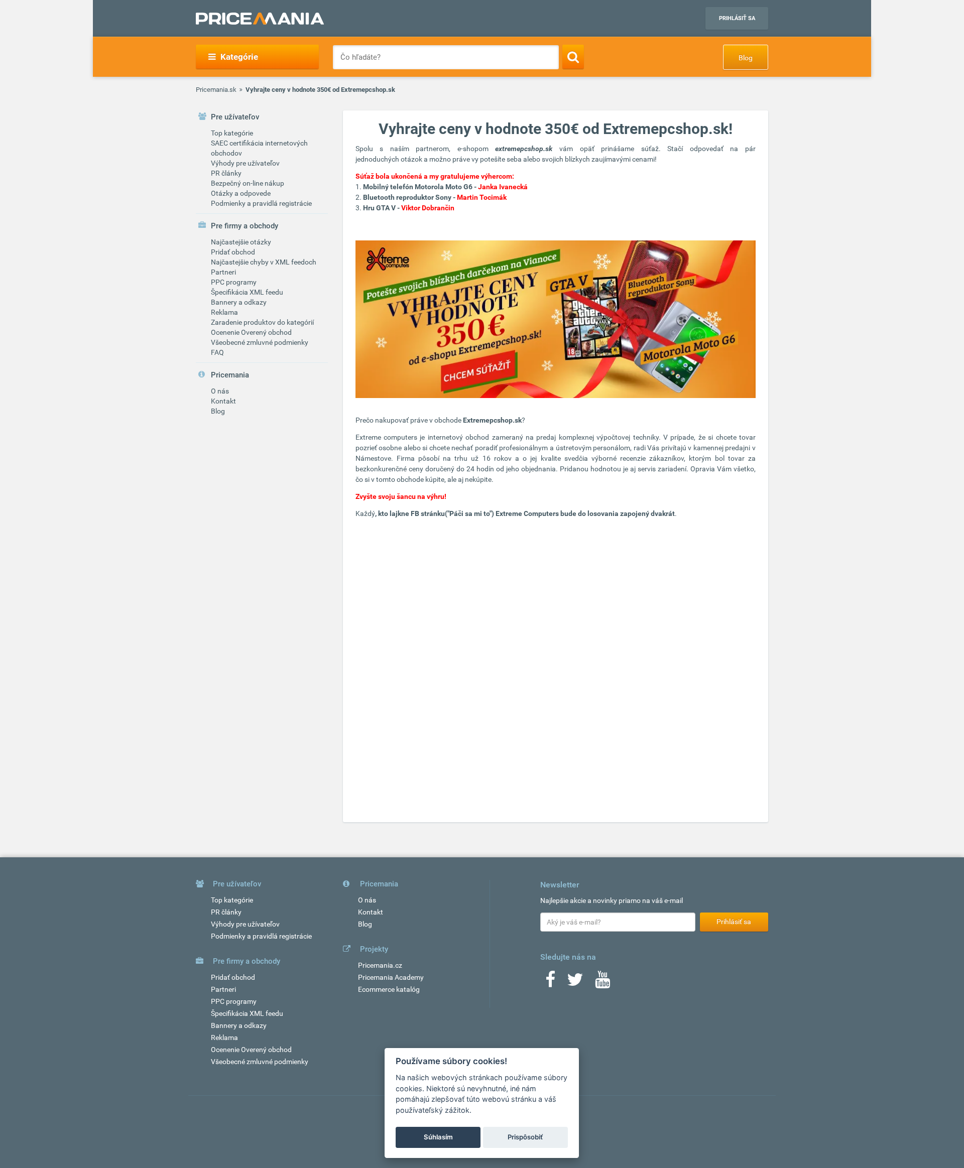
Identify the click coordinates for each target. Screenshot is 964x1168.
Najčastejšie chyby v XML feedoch (263, 262)
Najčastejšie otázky (241, 242)
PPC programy (234, 282)
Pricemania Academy (391, 977)
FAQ (217, 352)
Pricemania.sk (216, 89)
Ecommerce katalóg (389, 989)
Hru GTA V (379, 208)
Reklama (224, 312)
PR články (226, 173)
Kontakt (223, 401)
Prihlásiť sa (737, 18)
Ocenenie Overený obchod (251, 332)
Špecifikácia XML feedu (247, 292)
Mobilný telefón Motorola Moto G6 (417, 187)
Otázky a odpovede (241, 193)
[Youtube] (602, 983)
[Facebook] (550, 983)
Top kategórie (232, 133)
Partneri (223, 272)
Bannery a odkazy (239, 302)
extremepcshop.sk (523, 149)
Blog (746, 58)
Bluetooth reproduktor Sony (407, 197)
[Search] (573, 57)
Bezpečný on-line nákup (247, 183)
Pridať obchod (233, 252)
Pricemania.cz (380, 965)
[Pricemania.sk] (260, 19)
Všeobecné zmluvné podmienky (259, 342)
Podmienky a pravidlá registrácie (261, 203)
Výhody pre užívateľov (245, 163)
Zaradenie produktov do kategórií (262, 322)
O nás (220, 391)
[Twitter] (575, 983)
